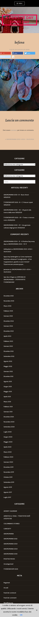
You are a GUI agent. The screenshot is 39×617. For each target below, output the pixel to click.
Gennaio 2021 (8, 412)
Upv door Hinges (9, 277)
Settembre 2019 (9, 482)
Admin (27, 49)
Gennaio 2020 (8, 462)
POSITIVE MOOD (9, 559)
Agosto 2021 (8, 381)
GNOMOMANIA (9, 534)
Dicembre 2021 (8, 376)
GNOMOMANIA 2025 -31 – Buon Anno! (16, 195)
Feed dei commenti (10, 598)
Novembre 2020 (9, 422)
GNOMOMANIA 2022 (10, 539)
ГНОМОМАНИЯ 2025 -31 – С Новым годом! (18, 202)
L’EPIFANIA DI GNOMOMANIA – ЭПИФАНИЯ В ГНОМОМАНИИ (14, 279)
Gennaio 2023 (8, 346)
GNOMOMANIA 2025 (10, 554)
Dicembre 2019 (8, 467)
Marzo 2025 (7, 306)
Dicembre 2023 (9, 331)
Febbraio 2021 (8, 406)
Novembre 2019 (9, 472)
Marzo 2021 (7, 402)
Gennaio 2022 (8, 371)
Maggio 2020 (8, 442)
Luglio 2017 (7, 497)
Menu (20, 3)
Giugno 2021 (8, 386)
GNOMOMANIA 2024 (11, 549)
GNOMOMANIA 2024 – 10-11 (17, 244)
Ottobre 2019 (8, 477)
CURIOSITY (7, 529)
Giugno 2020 (8, 437)
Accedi (6, 588)
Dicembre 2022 (9, 351)
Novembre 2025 (9, 301)
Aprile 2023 (7, 336)
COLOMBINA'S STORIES (12, 523)
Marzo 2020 (8, 452)
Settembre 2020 (9, 427)
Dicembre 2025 (9, 296)
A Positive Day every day (19, 19)
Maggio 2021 (8, 391)
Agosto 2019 (8, 487)
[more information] (13, 57)
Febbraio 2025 (8, 311)
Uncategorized (8, 564)
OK (21, 615)
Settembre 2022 (9, 356)
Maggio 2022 (8, 366)
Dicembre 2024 (9, 321)
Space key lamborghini (11, 257)
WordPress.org (8, 603)
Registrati (7, 583)
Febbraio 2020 (8, 457)
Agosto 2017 (8, 492)
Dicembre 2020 (9, 417)
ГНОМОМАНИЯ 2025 (11, 569)
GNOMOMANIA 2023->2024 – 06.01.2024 (20, 139)
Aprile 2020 (7, 447)
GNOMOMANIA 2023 (10, 544)
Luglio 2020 (8, 432)
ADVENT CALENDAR (10, 511)
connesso (14, 130)
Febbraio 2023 (8, 341)
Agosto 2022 (8, 361)
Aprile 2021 (7, 396)
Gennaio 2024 (8, 326)
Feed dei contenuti (10, 593)
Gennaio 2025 (8, 316)
